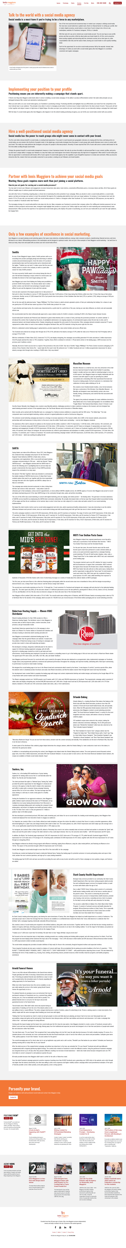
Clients (72, 3)
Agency (58, 3)
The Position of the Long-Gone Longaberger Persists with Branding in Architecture (113, 1133)
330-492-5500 (101, 3)
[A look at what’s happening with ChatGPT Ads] (38, 1119)
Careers (54, 1232)
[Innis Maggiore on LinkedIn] (65, 1228)
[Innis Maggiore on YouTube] (60, 1228)
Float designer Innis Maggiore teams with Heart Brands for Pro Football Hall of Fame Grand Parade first (61, 1182)
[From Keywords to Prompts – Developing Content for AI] (88, 1119)
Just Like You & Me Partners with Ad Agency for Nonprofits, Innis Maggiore (87, 1181)
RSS (11, 1118)
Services (79, 3)
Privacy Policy (71, 1232)
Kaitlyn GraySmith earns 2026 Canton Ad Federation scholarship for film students (113, 1181)
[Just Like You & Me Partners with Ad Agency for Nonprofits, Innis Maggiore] (88, 1168)
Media (92, 3)
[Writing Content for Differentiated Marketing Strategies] (63, 1119)
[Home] (9, 3)
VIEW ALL (6, 1118)
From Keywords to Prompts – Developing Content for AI (87, 1132)
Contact (64, 1232)
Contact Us (117, 3)
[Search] (110, 3)
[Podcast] (70, 1228)
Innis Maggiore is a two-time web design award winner (37, 1180)
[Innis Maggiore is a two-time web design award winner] (38, 1168)
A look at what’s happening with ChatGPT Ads (37, 1132)
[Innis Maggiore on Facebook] (55, 1228)
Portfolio (86, 3)
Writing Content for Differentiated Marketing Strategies (62, 1132)
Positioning (65, 3)
